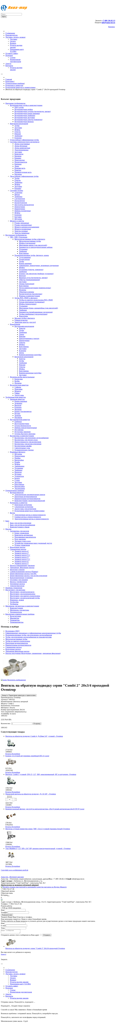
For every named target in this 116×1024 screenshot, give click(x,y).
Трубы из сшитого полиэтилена (17, 641)
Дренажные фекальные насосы (17, 651)
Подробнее (16, 754)
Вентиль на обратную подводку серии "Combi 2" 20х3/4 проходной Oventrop (35, 948)
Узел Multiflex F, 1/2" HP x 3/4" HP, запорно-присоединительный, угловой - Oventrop (38, 848)
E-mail (3, 926)
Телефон (4, 912)
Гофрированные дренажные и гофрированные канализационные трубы (33, 633)
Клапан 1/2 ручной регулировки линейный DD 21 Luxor (27, 756)
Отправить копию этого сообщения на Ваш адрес (20, 935)
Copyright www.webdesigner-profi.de (14, 870)
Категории (9, 81)
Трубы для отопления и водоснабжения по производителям (28, 637)
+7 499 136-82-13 (108, 21)
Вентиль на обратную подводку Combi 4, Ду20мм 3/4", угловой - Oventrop (34, 736)
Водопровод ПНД (12, 631)
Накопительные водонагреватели (18, 645)
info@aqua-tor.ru (108, 23)
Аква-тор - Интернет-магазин (12, 877)
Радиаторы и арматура (14, 85)
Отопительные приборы (14, 83)
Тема (3, 928)
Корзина (111, 27)
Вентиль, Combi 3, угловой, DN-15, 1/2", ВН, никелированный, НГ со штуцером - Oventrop (40, 774)
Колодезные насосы (13, 649)
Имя (2, 910)
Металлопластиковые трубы (16, 639)
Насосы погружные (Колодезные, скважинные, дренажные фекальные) (33, 653)
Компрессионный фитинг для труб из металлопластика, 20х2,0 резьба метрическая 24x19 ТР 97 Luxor (44, 809)
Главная (8, 79)
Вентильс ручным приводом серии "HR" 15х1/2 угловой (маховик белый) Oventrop (37, 829)
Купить (8, 754)
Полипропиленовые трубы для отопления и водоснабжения (28, 635)
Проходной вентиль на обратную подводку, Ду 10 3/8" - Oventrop (30, 794)
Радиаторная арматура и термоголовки (20, 87)
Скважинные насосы (13, 647)
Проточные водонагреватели (16, 643)
